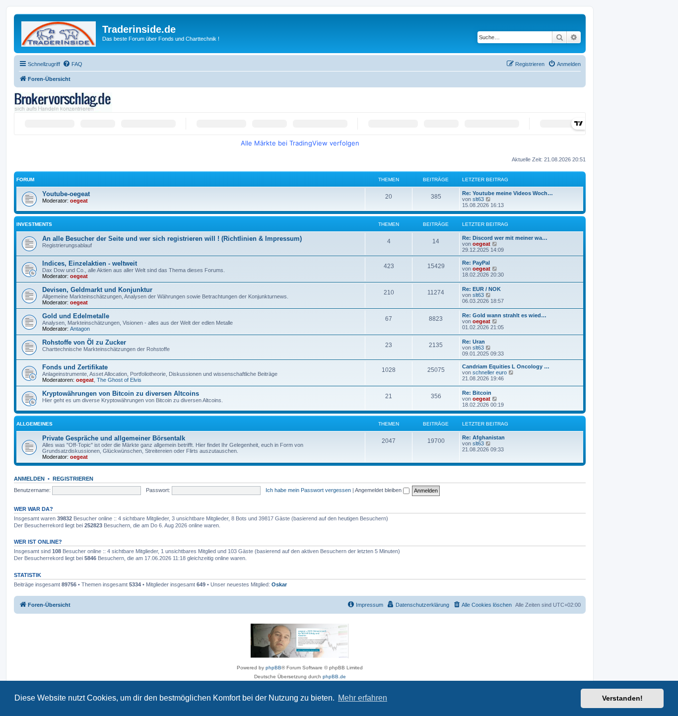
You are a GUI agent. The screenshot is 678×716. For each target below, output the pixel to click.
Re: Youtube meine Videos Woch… (507, 193)
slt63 (478, 199)
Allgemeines (34, 424)
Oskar (279, 584)
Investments (34, 224)
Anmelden (29, 479)
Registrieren (73, 479)
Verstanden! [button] (622, 698)
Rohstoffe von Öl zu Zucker (84, 342)
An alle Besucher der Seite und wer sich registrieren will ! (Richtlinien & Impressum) (172, 238)
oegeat (79, 201)
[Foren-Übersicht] (59, 32)
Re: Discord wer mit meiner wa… (504, 238)
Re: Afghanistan (483, 437)
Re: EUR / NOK (481, 289)
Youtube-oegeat (66, 194)
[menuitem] (72, 64)
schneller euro (490, 372)
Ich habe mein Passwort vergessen (308, 490)
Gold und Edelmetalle (75, 316)
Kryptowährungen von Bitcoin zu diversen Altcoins (120, 393)
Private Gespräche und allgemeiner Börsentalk (113, 438)
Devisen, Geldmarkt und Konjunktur (97, 289)
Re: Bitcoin (476, 393)
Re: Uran (473, 342)
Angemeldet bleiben (379, 490)
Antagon (80, 329)
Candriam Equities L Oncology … (505, 366)
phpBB (273, 667)
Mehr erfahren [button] (362, 698)
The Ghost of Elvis (119, 380)
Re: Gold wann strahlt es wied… (504, 315)
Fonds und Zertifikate (75, 367)
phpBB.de (334, 676)
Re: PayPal (476, 263)
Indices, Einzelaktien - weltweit (89, 263)
